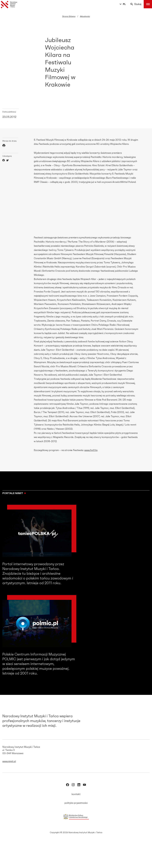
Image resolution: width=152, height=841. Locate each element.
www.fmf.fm (91, 450)
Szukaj (137, 4)
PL (124, 4)
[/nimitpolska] (73, 785)
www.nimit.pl (9, 761)
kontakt (76, 794)
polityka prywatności (76, 803)
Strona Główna (68, 16)
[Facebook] (3, 160)
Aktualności (85, 16)
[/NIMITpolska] (67, 785)
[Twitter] (7, 160)
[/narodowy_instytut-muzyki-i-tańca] (78, 785)
